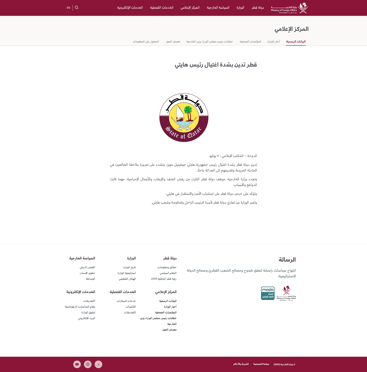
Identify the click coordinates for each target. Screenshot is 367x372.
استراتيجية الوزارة (127, 273)
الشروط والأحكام (241, 364)
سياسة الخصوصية (261, 364)
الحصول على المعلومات (146, 42)
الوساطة (90, 279)
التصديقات (130, 313)
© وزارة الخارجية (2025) (284, 364)
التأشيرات (131, 307)
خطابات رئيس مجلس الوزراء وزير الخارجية (209, 42)
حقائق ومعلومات (167, 268)
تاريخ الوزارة (129, 268)
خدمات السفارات (126, 301)
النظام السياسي (168, 273)
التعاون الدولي (87, 268)
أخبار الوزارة (273, 42)
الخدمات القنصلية (161, 8)
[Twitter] (98, 364)
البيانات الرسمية (296, 42)
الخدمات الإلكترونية (130, 8)
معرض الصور (172, 42)
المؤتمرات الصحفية (250, 42)
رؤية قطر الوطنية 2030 (164, 279)
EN (68, 8)
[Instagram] (88, 364)
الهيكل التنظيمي (127, 279)
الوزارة (240, 8)
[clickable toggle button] (76, 7)
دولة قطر (258, 8)
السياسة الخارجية (218, 8)
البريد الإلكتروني (86, 318)
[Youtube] (77, 364)
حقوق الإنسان (87, 273)
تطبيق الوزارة (88, 313)
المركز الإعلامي (190, 8)
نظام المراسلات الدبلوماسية (80, 307)
